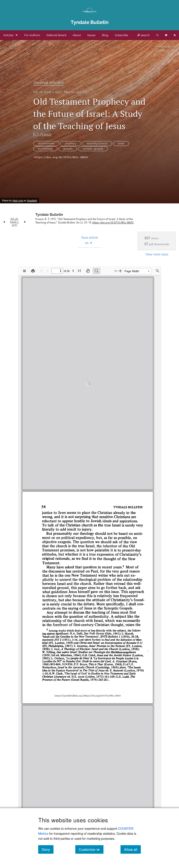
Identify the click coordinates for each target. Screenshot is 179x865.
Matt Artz (17, 200)
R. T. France (42, 134)
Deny (47, 849)
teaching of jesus (97, 143)
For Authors (32, 35)
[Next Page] (73, 270)
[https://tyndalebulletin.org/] (68, 481)
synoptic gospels (93, 148)
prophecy (70, 143)
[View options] (24, 271)
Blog (105, 35)
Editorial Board (56, 35)
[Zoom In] (120, 271)
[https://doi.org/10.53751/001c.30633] (101, 481)
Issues (91, 35)
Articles (8, 35)
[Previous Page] (47, 270)
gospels (67, 148)
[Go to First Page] (41, 270)
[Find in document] (158, 270)
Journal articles (48, 82)
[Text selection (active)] (96, 270)
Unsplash (32, 200)
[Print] (33, 270)
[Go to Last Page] (79, 270)
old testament (46, 143)
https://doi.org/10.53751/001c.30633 (61, 157)
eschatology (45, 148)
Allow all (132, 849)
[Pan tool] (88, 270)
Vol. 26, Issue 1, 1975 (47, 92)
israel (121, 143)
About (77, 35)
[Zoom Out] (116, 271)
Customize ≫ (91, 849)
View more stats (156, 254)
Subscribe (121, 35)
